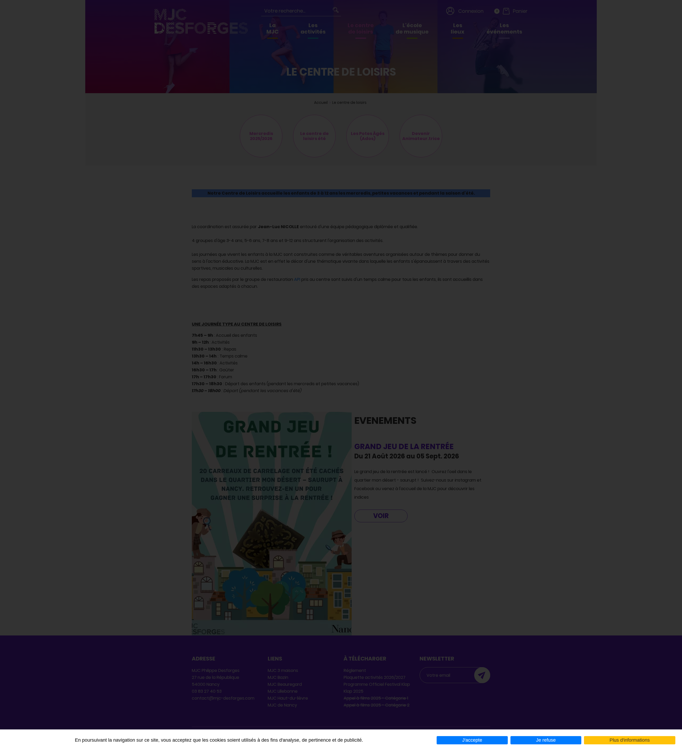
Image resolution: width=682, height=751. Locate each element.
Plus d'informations (630, 740)
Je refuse (546, 740)
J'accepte (472, 740)
